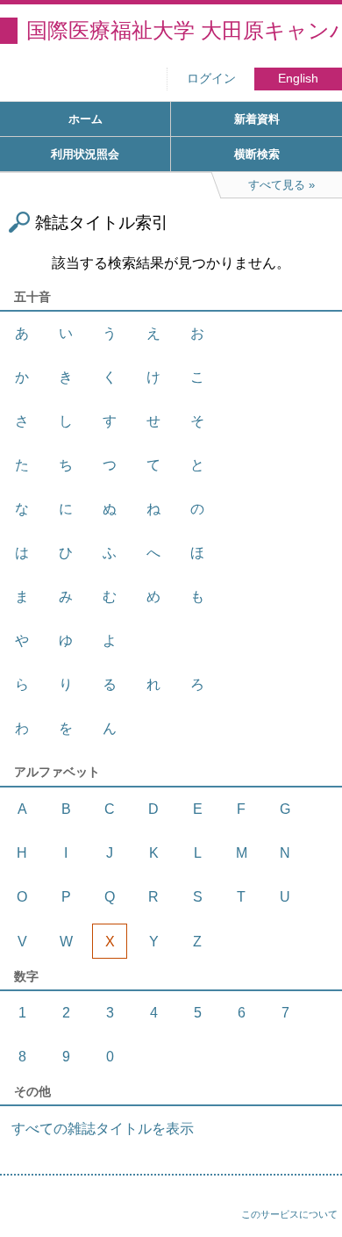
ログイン (211, 78)
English (298, 78)
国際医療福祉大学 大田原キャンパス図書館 (184, 30)
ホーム (85, 119)
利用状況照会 (85, 154)
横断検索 (257, 154)
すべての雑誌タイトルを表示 (102, 1128)
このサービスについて (289, 1214)
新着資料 (257, 119)
